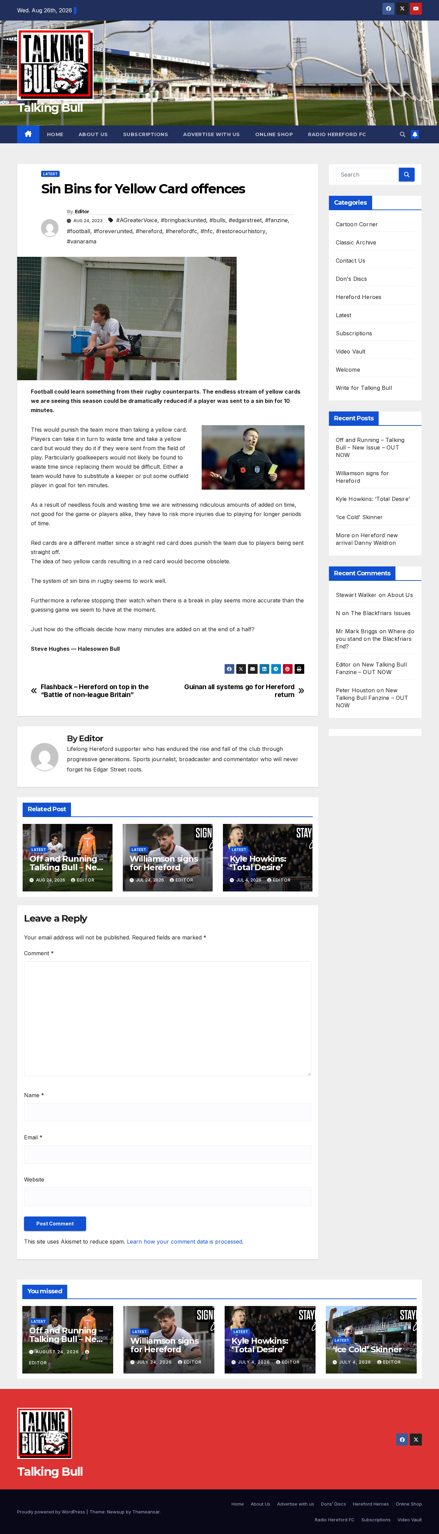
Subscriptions (145, 134)
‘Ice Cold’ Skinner (359, 517)
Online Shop (274, 134)
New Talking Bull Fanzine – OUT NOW (372, 698)
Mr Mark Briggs (357, 631)
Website (34, 1179)
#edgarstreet (245, 220)
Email (33, 1137)
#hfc (207, 231)
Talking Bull (50, 107)
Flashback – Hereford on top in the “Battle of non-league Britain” (95, 691)
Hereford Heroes (359, 296)
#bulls (217, 220)
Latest (50, 174)
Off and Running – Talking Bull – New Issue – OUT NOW (66, 867)
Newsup (115, 1511)
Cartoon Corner (357, 224)
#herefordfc (181, 231)
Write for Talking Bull (364, 387)
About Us (93, 134)
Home (55, 134)
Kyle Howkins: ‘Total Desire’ (258, 863)
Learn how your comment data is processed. (185, 1241)
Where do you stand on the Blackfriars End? (375, 639)
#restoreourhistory (240, 231)
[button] (402, 134)
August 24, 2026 (58, 1351)
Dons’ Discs (333, 1504)
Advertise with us (211, 134)
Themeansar (145, 1511)
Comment (39, 953)
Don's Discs (351, 278)
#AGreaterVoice (136, 220)
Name (34, 1095)
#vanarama (81, 241)
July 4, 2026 (254, 1362)
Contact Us (351, 260)
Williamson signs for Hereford (164, 863)
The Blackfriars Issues (381, 613)
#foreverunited (113, 231)
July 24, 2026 (155, 1362)
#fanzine (276, 220)
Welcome (348, 369)
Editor (82, 211)
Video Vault (351, 351)
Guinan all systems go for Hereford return (239, 691)
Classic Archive (356, 242)
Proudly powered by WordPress (51, 1511)
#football (78, 231)
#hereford (149, 231)
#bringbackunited (183, 220)
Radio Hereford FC (337, 134)
